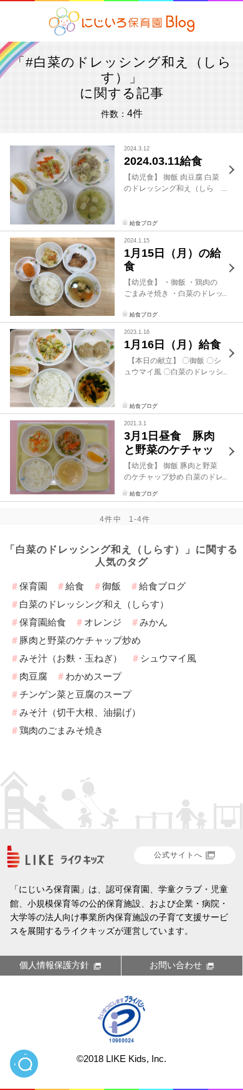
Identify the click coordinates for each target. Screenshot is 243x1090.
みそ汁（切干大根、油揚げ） (80, 712)
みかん (154, 622)
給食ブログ (144, 223)
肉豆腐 (33, 676)
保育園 (33, 586)
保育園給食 (42, 622)
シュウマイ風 (168, 658)
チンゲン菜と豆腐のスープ (75, 694)
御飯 (111, 586)
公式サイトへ (178, 855)
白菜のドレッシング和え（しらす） (94, 604)
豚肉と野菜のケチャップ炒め (80, 640)
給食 (74, 586)
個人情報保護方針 (54, 965)
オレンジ (103, 622)
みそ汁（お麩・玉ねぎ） (70, 658)
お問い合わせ (176, 965)
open (24, 1064)
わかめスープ (93, 676)
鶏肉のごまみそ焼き (61, 730)
